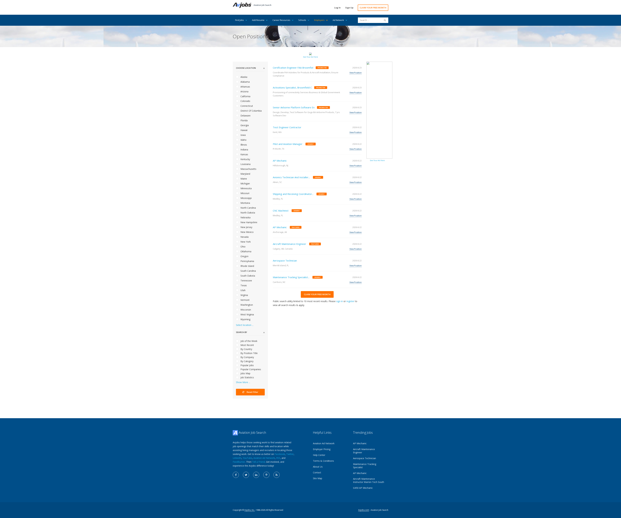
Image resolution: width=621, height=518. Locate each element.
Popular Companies (250, 369)
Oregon (244, 256)
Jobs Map (245, 373)
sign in (339, 301)
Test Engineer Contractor (287, 127)
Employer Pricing (321, 449)
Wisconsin (245, 309)
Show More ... (243, 382)
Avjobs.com (363, 510)
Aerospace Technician (285, 260)
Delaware (245, 115)
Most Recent (247, 345)
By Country (246, 349)
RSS (278, 457)
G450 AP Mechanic (363, 487)
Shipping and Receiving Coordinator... (293, 194)
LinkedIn (237, 457)
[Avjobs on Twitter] (246, 475)
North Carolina (248, 207)
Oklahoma (245, 251)
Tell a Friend (258, 461)
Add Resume (258, 20)
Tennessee (246, 280)
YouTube (247, 457)
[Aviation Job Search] (242, 5)
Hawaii (243, 130)
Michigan (245, 183)
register (350, 301)
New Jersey (246, 227)
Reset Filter (252, 392)
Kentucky (245, 159)
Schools (302, 20)
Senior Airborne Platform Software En (294, 107)
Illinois (243, 144)
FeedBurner (239, 461)
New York (245, 241)
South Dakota (247, 275)
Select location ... (244, 325)
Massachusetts (248, 168)
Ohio (242, 246)
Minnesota (246, 188)
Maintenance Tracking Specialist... (291, 277)
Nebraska (245, 217)
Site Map (317, 478)
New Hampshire (248, 222)
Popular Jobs (247, 365)
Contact (317, 472)
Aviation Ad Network (264, 457)
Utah (242, 290)
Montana (245, 202)
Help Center (319, 455)
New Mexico (247, 232)
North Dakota (247, 212)
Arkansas (245, 86)
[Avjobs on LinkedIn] (256, 475)
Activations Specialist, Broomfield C (292, 87)
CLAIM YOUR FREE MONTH (373, 7)
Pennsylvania (247, 261)
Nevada (244, 236)
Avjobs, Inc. (249, 510)
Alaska (243, 76)
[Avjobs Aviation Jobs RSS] (276, 475)
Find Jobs (239, 20)
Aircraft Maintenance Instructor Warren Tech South (368, 480)
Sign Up (349, 7)
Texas (243, 285)
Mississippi (246, 198)
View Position (355, 72)
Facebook (280, 454)
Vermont (245, 299)
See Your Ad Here (310, 57)
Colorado (245, 101)
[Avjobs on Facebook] (236, 475)
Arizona (244, 91)
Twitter (290, 454)
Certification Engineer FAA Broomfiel (293, 67)
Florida (244, 120)
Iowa (243, 134)
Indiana (244, 149)
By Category (246, 361)
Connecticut (246, 105)
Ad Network (338, 20)
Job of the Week (248, 341)
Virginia (244, 295)
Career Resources (281, 20)
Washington (246, 304)
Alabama (245, 81)
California (245, 96)
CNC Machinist (281, 210)
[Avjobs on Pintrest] (266, 475)
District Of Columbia (251, 110)
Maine (243, 178)
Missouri (244, 193)
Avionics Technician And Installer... (291, 177)
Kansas (244, 154)
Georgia (244, 125)
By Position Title (249, 353)
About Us (318, 466)
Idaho (243, 139)
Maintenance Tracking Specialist (364, 466)
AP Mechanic (280, 160)
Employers (319, 20)
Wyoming (245, 319)
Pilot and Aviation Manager (287, 144)
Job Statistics (247, 377)
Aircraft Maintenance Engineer (289, 243)
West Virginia (247, 314)
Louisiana (245, 164)
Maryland (245, 173)
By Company (247, 357)
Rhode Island (247, 265)
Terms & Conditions (323, 460)
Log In (337, 7)
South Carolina (248, 270)
